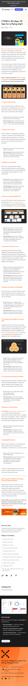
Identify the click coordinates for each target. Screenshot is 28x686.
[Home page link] (5, 654)
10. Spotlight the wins (7, 565)
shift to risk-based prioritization (10, 332)
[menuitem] (12, 9)
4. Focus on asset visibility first (9, 548)
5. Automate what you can (8, 551)
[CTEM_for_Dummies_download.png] (14, 512)
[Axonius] (6, 9)
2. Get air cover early (7, 542)
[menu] (12, 9)
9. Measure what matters (8, 562)
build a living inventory (16, 202)
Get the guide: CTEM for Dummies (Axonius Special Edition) (13, 569)
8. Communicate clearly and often (10, 560)
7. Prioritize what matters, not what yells (12, 557)
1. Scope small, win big (7, 539)
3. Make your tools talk (7, 545)
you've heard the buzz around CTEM (14, 49)
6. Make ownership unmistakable (10, 554)
